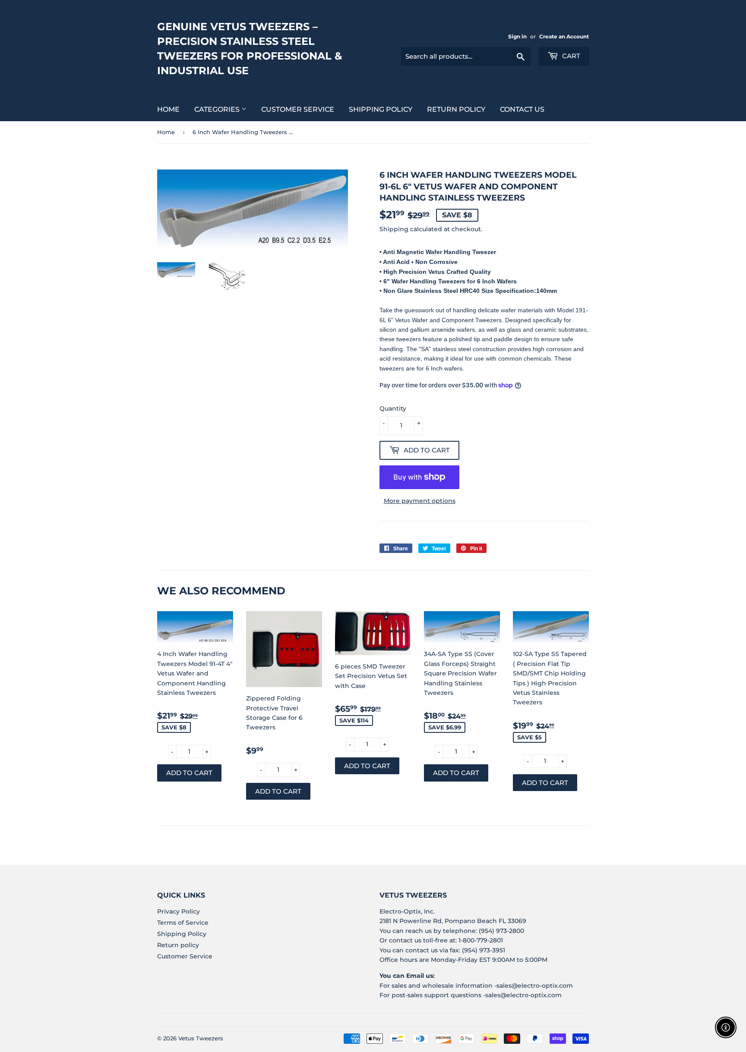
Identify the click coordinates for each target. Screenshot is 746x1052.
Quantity (392, 408)
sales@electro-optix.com (534, 985)
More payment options (419, 501)
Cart (570, 56)
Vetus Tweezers (200, 1038)
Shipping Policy (380, 109)
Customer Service (297, 109)
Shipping (393, 229)
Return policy (456, 109)
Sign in (517, 36)
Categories (217, 109)
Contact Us (522, 109)
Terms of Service (183, 922)
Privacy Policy (178, 911)
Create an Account (564, 36)
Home (168, 109)
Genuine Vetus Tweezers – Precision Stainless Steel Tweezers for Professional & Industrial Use (249, 48)
